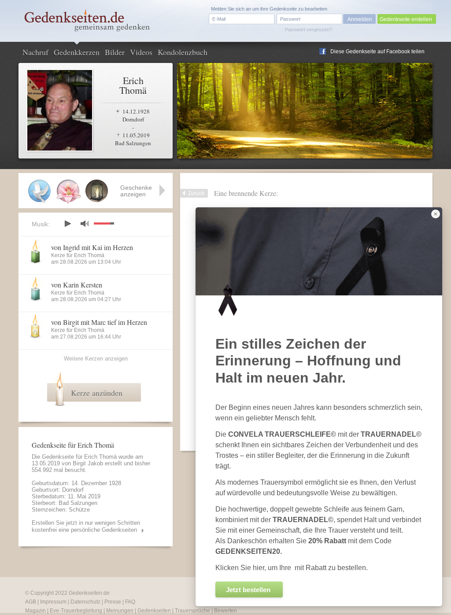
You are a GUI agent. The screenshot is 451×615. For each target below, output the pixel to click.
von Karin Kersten (76, 284)
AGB (30, 602)
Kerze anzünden (96, 392)
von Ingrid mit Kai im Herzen (92, 247)
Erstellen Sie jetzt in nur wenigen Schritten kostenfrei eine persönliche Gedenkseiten (86, 526)
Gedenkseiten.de (89, 593)
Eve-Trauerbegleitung (76, 611)
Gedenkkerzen (77, 52)
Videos (141, 52)
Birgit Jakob (88, 463)
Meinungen (119, 611)
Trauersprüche (192, 611)
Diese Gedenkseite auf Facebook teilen (377, 51)
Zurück (196, 193)
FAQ (130, 602)
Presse (112, 602)
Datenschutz (85, 602)
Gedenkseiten (154, 611)
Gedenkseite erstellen (406, 19)
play (67, 223)
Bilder (115, 52)
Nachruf (35, 52)
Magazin (35, 611)
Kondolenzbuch (182, 52)
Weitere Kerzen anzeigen (96, 358)
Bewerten (225, 611)
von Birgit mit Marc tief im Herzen (99, 322)
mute (85, 223)
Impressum (53, 602)
